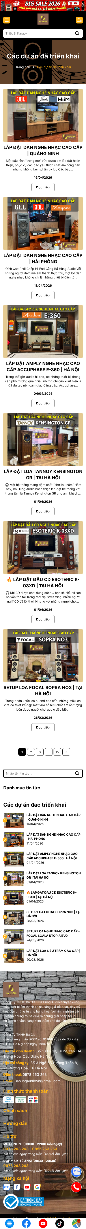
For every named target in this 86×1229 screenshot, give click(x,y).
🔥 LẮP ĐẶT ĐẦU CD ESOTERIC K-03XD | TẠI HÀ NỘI (51, 895)
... (48, 752)
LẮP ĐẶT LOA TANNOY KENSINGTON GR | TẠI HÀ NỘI (53, 875)
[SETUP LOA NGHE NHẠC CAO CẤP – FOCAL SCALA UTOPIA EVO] (14, 936)
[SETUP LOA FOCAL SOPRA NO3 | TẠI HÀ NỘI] (43, 655)
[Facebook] (17, 1187)
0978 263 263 (35, 1074)
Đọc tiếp (43, 187)
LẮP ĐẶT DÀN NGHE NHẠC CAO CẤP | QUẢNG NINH (53, 817)
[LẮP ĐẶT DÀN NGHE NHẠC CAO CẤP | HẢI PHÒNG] (43, 223)
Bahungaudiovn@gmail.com (38, 1081)
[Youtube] (27, 1187)
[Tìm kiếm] (77, 33)
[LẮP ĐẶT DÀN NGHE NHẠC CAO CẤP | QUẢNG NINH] (43, 115)
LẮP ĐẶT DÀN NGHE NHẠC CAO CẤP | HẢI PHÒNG (53, 837)
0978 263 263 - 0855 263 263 (30, 1149)
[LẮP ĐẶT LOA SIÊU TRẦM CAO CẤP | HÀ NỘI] (14, 955)
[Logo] (43, 19)
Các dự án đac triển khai (34, 805)
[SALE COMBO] (43, 5)
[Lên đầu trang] (76, 1209)
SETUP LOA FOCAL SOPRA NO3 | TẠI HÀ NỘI (53, 914)
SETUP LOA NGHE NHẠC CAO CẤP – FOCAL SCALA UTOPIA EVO (53, 933)
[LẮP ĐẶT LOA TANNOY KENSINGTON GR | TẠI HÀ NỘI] (43, 439)
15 (57, 752)
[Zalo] (6, 1187)
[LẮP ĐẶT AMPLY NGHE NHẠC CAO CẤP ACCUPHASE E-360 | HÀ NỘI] (43, 331)
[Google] (37, 1187)
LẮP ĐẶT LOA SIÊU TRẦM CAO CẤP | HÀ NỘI (53, 953)
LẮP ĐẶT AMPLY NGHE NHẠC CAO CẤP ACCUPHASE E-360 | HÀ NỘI (52, 856)
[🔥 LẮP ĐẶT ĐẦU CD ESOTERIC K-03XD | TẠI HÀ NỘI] (43, 547)
